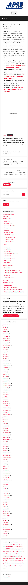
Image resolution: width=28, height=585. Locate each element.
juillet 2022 (5, 417)
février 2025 (5, 358)
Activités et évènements (8, 214)
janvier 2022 (5, 430)
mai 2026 (5, 327)
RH (21, 558)
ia (8, 553)
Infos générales (7, 249)
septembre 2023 (6, 390)
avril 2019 (5, 491)
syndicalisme (6, 563)
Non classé (5, 280)
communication (9, 546)
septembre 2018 (6, 500)
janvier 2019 (5, 493)
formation (19, 551)
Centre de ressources (8, 265)
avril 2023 (5, 399)
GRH (7, 553)
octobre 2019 (6, 477)
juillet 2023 (5, 394)
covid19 (14, 546)
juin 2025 (5, 349)
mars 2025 (5, 356)
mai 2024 (5, 372)
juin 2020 (5, 462)
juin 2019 (5, 486)
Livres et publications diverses (11, 253)
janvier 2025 (5, 360)
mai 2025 (5, 351)
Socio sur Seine (7, 260)
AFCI (8, 544)
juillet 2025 (5, 347)
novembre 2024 (6, 365)
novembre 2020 (6, 455)
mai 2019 (5, 488)
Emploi (5, 244)
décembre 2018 (6, 495)
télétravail (16, 566)
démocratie (18, 548)
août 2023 (5, 392)
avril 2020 (5, 466)
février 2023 (5, 403)
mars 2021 (5, 448)
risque (23, 558)
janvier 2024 (5, 381)
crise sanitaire (19, 546)
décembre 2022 (6, 408)
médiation (13, 556)
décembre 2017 (6, 513)
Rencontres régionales (9, 258)
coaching (4, 546)
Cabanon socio (7, 228)
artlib (17, 544)
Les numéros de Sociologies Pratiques (13, 289)
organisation (5, 558)
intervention (19, 553)
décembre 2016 (6, 524)
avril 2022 (5, 423)
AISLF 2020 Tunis (9, 239)
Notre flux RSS (6, 577)
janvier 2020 (5, 470)
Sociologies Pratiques (8, 282)
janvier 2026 (5, 336)
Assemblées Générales (9, 225)
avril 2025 (5, 354)
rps (3, 560)
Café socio (6, 230)
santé (5, 560)
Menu (5, 18)
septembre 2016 (6, 529)
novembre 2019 (6, 475)
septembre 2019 (6, 479)
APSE (14, 544)
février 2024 (5, 378)
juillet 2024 (5, 369)
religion (18, 558)
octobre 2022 (6, 412)
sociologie (9, 560)
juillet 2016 (5, 533)
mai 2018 (5, 504)
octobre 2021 (6, 437)
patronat (9, 558)
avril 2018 (5, 506)
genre (22, 551)
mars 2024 (5, 376)
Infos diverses (7, 246)
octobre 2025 (6, 343)
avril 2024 (5, 374)
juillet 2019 (5, 484)
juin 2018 (5, 502)
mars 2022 (5, 426)
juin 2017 (5, 518)
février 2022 (5, 428)
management (7, 556)
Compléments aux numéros (10, 287)
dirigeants (14, 548)
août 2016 (5, 531)
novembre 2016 (6, 527)
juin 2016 (5, 536)
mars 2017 (5, 520)
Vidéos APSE (7, 262)
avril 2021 (5, 446)
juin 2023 (5, 396)
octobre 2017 (6, 515)
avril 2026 (5, 329)
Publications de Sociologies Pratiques (14, 272)
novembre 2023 (6, 385)
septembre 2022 (6, 414)
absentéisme (5, 544)
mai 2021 (5, 444)
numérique (19, 556)
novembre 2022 (6, 410)
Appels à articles (8, 223)
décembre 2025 (6, 338)
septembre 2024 (6, 367)
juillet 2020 (5, 459)
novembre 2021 (6, 435)
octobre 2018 (6, 497)
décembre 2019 (6, 473)
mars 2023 (5, 401)
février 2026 (5, 334)
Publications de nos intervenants (12, 270)
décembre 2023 (6, 383)
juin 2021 (5, 441)
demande (4, 548)
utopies (9, 153)
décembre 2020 (6, 452)
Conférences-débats (17, 151)
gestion (4, 553)
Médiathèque (7, 275)
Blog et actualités (8, 151)
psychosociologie (14, 558)
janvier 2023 (5, 405)
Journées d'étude (8, 251)
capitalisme (20, 544)
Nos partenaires (7, 255)
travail (5, 153)
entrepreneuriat (6, 551)
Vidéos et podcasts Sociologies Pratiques (14, 292)
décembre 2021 (6, 432)
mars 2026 (5, 331)
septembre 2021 (6, 439)
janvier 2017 (5, 522)
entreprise (14, 551)
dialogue (8, 548)
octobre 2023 (6, 387)
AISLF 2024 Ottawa (9, 241)
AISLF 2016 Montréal (10, 237)
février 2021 (5, 450)
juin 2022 (5, 419)
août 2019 (5, 482)
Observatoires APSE (8, 277)
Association (5, 216)
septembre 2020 (7, 457)
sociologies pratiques (17, 560)
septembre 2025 (6, 345)
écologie (4, 568)
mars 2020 (5, 468)
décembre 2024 (6, 363)
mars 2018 (5, 509)
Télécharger (10, 135)
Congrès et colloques (9, 234)
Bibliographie (7, 267)
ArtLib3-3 (4, 135)
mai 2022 (5, 421)
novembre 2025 (6, 340)
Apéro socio (7, 221)
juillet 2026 (5, 325)
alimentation (11, 544)
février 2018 (5, 511)
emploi (21, 548)
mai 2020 (5, 464)
